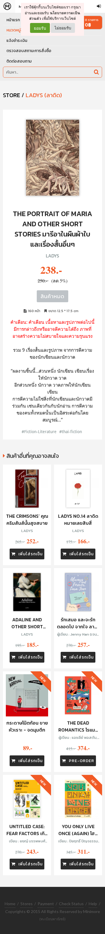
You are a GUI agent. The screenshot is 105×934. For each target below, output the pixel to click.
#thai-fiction (70, 431)
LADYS (52, 255)
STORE (11, 95)
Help (93, 903)
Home (10, 903)
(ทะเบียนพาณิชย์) (52, 919)
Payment (46, 903)
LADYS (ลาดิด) (44, 95)
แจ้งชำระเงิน (16, 41)
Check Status (71, 903)
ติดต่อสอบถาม (19, 61)
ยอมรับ (40, 28)
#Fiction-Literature (39, 431)
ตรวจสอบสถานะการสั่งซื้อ (28, 51)
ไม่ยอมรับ (63, 27)
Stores (26, 903)
